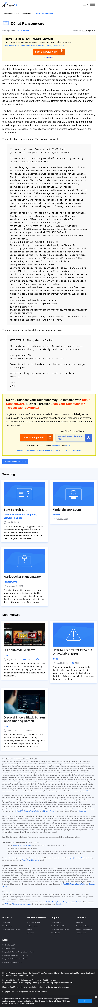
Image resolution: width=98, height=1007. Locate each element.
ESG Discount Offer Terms (12, 962)
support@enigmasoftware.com (78, 858)
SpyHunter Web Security (11, 929)
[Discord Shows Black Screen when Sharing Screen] (24, 702)
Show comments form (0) (15, 462)
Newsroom (80, 922)
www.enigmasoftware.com (22, 845)
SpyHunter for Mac (58, 926)
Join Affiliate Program (84, 926)
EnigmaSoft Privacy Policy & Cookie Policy (18, 952)
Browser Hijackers (13, 518)
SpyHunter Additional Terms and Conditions (77, 973)
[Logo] (10, 4)
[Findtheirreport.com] (73, 494)
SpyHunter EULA (8, 945)
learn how (82, 811)
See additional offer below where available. (21, 45)
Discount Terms (48, 811)
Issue (6, 655)
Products (7, 917)
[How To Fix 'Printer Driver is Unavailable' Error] (73, 635)
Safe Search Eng (15, 509)
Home (4, 973)
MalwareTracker (33, 926)
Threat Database (9, 14)
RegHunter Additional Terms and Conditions (18, 975)
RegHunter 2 (7, 926)
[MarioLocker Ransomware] (24, 561)
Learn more (29, 1003)
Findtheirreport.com (67, 509)
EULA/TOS (19, 811)
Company (81, 917)
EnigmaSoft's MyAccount (30, 860)
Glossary (30, 933)
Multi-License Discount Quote (70, 437)
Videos (29, 929)
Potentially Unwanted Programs (20, 514)
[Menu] (93, 4)
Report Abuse (81, 933)
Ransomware (25, 14)
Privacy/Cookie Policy (55, 45)
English (88, 5)
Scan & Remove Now (46, 52)
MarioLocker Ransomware (22, 576)
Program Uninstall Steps (18, 973)
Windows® (56, 446)
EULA (40, 45)
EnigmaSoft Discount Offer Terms (15, 959)
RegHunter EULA (8, 948)
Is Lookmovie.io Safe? (19, 650)
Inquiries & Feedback (84, 929)
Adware (56, 514)
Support (55, 917)
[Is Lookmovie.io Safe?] (24, 635)
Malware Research (36, 917)
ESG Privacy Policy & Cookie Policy (15, 955)
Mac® (67, 446)
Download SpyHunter (33, 437)
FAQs (88, 791)
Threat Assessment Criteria (21, 904)
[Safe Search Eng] (24, 494)
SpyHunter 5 (56, 922)
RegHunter (55, 933)
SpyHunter (6, 922)
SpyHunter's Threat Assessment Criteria (44, 973)
